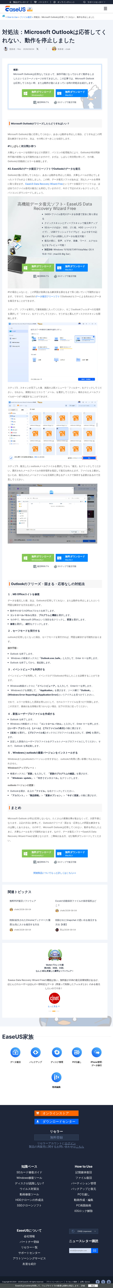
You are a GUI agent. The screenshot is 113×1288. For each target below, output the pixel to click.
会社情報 (29, 1236)
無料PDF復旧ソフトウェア (23, 900)
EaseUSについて (29, 1230)
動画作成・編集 (83, 1200)
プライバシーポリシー (54, 1282)
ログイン (70, 1143)
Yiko (19, 49)
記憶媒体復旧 (83, 1172)
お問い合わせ (85, 1282)
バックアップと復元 (83, 1188)
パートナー (43, 2)
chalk (67, 49)
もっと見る (52, 996)
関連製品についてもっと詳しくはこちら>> (54, 872)
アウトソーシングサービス (29, 1258)
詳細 (83, 1285)
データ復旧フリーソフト (48, 296)
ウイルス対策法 (29, 1188)
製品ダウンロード (21, 2)
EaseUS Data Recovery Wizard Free (44, 183)
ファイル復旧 (26, 17)
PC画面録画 (83, 1205)
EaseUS (19, 9)
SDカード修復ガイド (29, 1172)
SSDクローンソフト (29, 1205)
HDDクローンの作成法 (29, 1200)
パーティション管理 (83, 1183)
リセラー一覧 (29, 1247)
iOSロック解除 (83, 1211)
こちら (80, 1146)
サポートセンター (95, 2)
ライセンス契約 (71, 1282)
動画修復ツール (29, 1194)
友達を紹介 (29, 1264)
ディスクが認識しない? (29, 1183)
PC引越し (84, 1194)
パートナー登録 (29, 1241)
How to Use (12, 17)
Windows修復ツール (29, 1177)
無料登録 (56, 1137)
